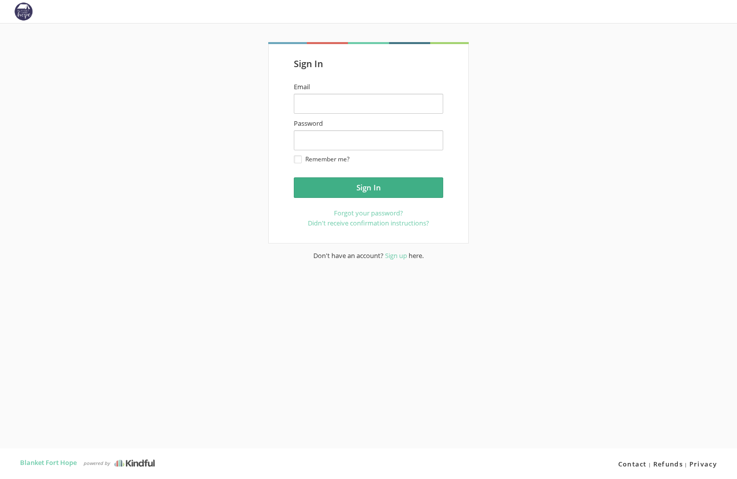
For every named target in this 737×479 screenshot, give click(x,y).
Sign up (396, 255)
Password (308, 123)
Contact (632, 463)
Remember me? (327, 159)
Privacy (703, 463)
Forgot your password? (368, 212)
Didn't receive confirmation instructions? (368, 222)
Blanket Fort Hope (48, 462)
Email (302, 86)
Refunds (668, 463)
